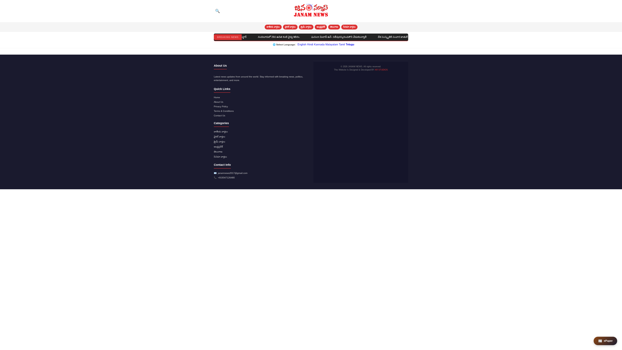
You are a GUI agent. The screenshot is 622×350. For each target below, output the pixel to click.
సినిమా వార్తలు (349, 27)
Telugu (350, 44)
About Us (218, 102)
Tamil (342, 44)
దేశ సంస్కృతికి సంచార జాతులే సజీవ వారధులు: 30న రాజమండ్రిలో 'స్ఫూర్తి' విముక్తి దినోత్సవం (367, 36)
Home (217, 97)
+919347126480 (226, 177)
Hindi (310, 44)
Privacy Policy (221, 106)
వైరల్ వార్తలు (290, 27)
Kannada (319, 44)
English (302, 44)
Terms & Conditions (224, 111)
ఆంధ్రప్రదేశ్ (321, 27)
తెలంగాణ (334, 27)
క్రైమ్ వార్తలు (306, 27)
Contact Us (219, 115)
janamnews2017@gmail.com (233, 173)
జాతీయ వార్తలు (273, 27)
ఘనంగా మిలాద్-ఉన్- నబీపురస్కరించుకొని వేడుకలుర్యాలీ (284, 36)
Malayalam (331, 44)
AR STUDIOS (381, 70)
